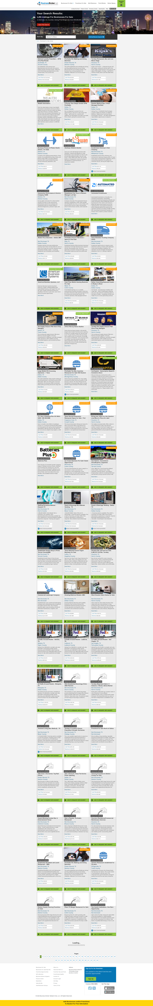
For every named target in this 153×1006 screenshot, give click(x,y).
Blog (107, 8)
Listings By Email (75, 8)
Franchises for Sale (80, 3)
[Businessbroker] (47, 3)
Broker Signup (111, 3)
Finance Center (84, 8)
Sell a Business (92, 3)
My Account (113, 8)
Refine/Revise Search (95, 37)
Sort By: (40, 36)
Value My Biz (102, 8)
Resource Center (93, 8)
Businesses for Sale (66, 3)
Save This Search (43, 25)
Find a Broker (102, 3)
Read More (41, 75)
